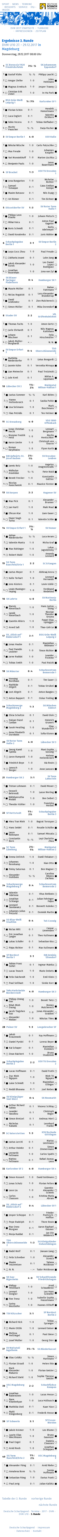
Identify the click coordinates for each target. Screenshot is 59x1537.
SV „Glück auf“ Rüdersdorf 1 (14, 636)
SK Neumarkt (49, 1098)
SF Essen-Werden (50, 1421)
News (15, 4)
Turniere (43, 28)
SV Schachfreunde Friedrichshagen (46, 1278)
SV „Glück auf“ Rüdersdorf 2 (14, 1206)
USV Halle (50, 137)
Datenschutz (23, 1531)
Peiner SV (11, 1027)
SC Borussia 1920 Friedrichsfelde (15, 66)
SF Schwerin (13, 1421)
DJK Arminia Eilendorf (50, 956)
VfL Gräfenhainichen (47, 315)
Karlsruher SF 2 (14, 1169)
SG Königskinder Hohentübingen (47, 1243)
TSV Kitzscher (14, 1314)
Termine (27, 4)
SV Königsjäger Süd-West (14, 1098)
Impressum (44, 1528)
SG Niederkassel (46, 1349)
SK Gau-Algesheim (12, 1278)
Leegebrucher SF (46, 1027)
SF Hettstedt (13, 813)
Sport (5, 4)
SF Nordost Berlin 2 (50, 1313)
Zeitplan (41, 31)
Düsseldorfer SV (15, 208)
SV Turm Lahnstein (50, 777)
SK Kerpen (12, 493)
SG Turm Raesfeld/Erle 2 (15, 1457)
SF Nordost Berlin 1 (12, 956)
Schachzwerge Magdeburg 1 (14, 885)
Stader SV (11, 315)
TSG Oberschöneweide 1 (46, 351)
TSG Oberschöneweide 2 (16, 1242)
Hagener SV (49, 493)
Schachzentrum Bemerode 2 (47, 885)
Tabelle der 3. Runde (14, 1498)
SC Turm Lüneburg (11, 848)
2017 (44, 1511)
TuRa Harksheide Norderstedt (15, 992)
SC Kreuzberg (13, 422)
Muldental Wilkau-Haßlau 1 (47, 386)
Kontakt (37, 1531)
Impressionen (23, 31)
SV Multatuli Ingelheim (13, 1349)
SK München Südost (49, 707)
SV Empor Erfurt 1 (16, 528)
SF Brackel (11, 172)
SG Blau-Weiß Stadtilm (13, 921)
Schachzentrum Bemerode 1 (47, 671)
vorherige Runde (41, 1498)
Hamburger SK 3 (47, 992)
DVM (51, 1511)
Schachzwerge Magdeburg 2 (14, 707)
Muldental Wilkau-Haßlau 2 (47, 848)
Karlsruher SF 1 (47, 101)
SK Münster (12, 671)
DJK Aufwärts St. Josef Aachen (15, 457)
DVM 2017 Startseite (22, 28)
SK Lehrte (11, 599)
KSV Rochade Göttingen (49, 1133)
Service (23, 7)
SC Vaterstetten (15, 1133)
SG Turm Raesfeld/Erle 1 (15, 563)
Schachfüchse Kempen (48, 1386)
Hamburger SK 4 (47, 1169)
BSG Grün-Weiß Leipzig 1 (14, 101)
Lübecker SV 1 (48, 1206)
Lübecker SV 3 (48, 742)
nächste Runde (48, 1505)
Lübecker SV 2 (14, 386)
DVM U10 (24, 1514)
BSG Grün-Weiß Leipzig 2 (47, 636)
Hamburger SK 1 (47, 280)
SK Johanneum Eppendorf (48, 66)
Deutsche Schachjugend (16, 1511)
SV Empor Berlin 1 (15, 137)
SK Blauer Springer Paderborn (12, 280)
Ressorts (10, 7)
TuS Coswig (50, 921)
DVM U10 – (19, 45)
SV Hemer (50, 528)
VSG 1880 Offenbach (50, 422)
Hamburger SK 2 (15, 778)
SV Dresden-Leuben (49, 457)
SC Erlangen (49, 564)
